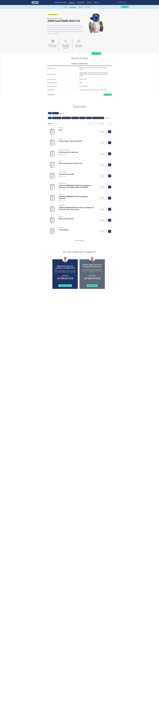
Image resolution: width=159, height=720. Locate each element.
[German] (109, 131)
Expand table (51, 94)
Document (55, 113)
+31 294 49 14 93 (92, 278)
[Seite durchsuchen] (126, 2)
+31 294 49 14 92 (65, 278)
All (50, 113)
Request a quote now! (65, 285)
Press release (75, 118)
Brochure (89, 118)
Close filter (62, 113)
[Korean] (109, 164)
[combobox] (93, 123)
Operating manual (66, 118)
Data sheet (82, 118)
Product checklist (56, 118)
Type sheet (107, 94)
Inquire (124, 6)
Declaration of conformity (98, 118)
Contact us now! (92, 285)
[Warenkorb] (124, 2)
